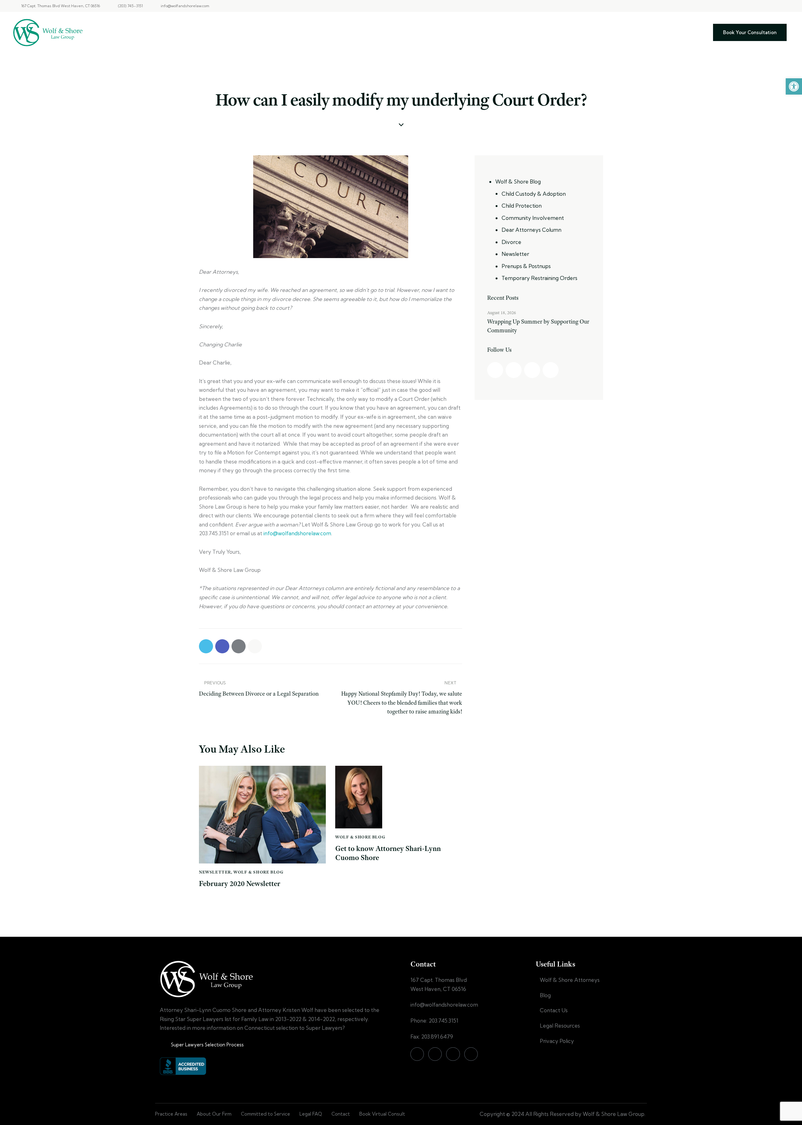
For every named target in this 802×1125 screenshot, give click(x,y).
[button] (794, 86)
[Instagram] (762, 6)
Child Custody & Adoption (534, 193)
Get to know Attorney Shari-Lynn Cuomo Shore (388, 853)
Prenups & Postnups (526, 266)
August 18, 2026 (501, 312)
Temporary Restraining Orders (539, 278)
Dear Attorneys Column (531, 229)
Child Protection (522, 205)
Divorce (511, 242)
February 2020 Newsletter (239, 883)
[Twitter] (773, 6)
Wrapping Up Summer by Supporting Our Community (538, 326)
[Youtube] (784, 6)
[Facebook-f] (751, 6)
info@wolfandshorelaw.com (297, 533)
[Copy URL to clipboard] (255, 646)
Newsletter (215, 872)
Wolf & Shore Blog (258, 872)
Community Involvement (533, 218)
